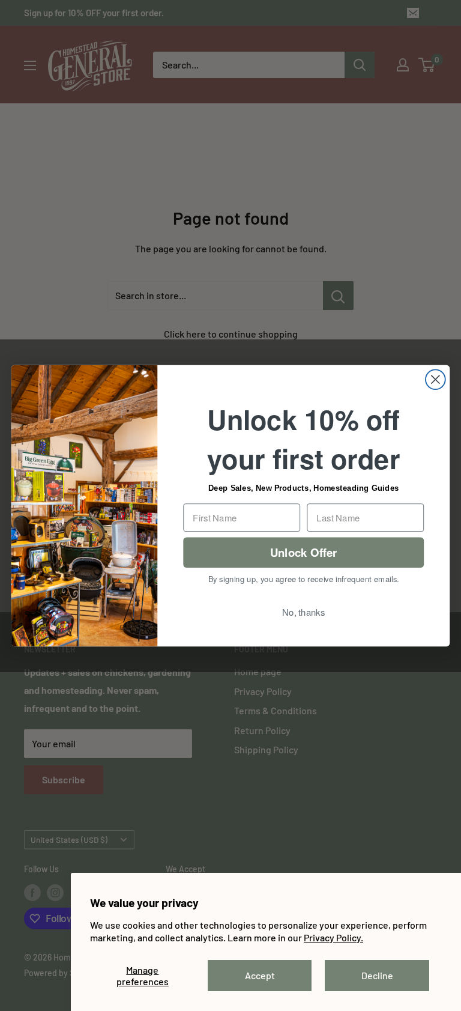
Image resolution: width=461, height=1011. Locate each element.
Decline (377, 975)
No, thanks (303, 611)
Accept (260, 975)
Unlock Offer (303, 552)
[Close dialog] (435, 379)
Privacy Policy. (333, 937)
